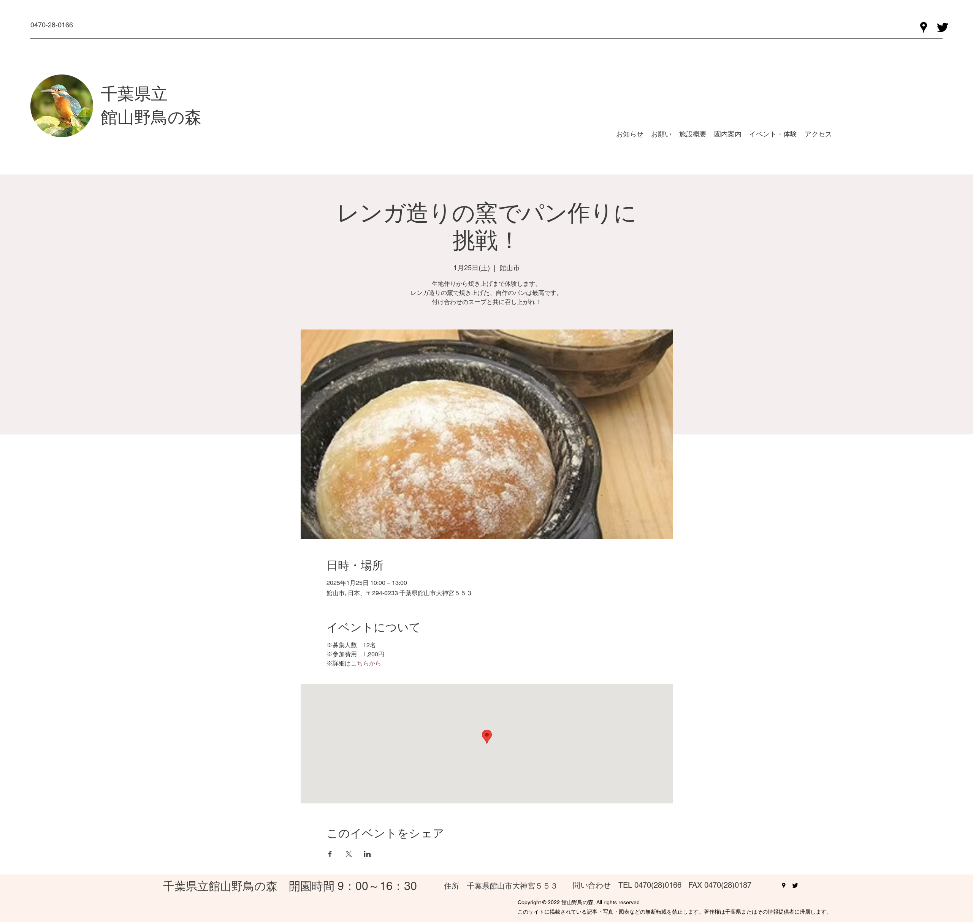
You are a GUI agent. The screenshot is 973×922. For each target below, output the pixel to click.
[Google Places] (923, 27)
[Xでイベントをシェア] (348, 854)
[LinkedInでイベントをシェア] (367, 854)
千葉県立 (134, 93)
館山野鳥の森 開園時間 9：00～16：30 (313, 886)
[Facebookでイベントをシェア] (330, 854)
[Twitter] (942, 27)
